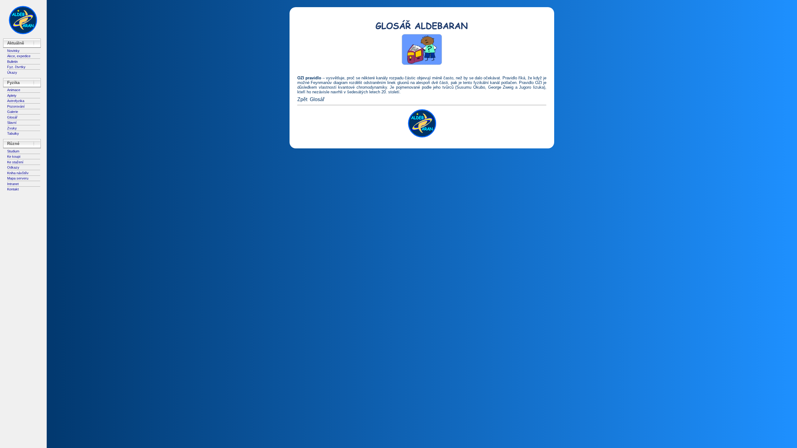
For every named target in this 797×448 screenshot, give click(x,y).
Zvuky (12, 128)
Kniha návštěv (18, 173)
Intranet (13, 184)
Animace (13, 90)
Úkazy (12, 72)
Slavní (12, 122)
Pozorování (16, 106)
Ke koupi (13, 156)
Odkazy (13, 167)
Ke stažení (15, 162)
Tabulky (13, 133)
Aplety (12, 95)
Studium (13, 151)
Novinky (13, 51)
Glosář (12, 117)
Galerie (12, 112)
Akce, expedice (19, 56)
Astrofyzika (15, 101)
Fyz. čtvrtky (16, 67)
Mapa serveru (17, 178)
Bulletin (12, 61)
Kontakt (13, 189)
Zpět (302, 99)
